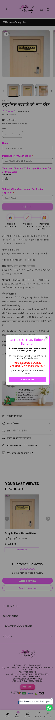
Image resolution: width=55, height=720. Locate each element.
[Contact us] (49, 707)
